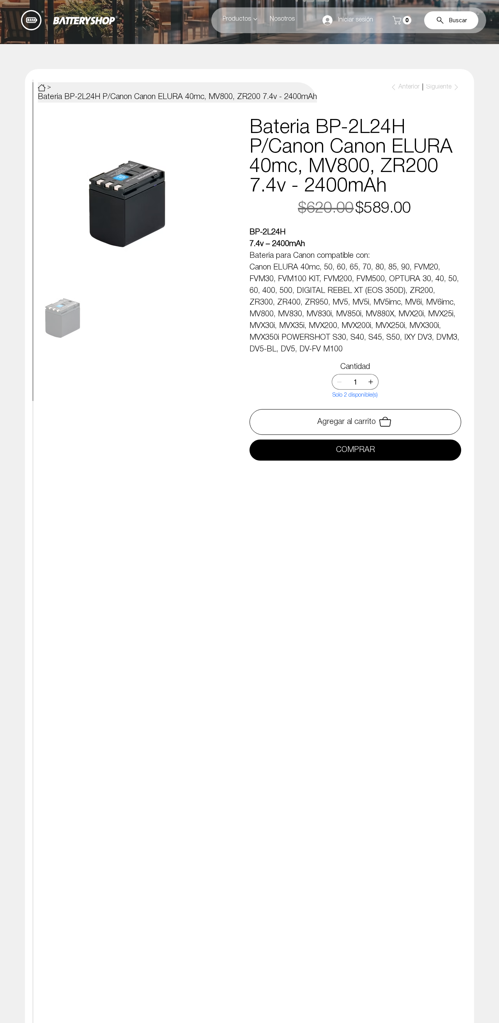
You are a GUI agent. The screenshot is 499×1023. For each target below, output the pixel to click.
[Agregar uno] (371, 382)
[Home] (42, 87)
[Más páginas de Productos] (255, 19)
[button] (403, 20)
